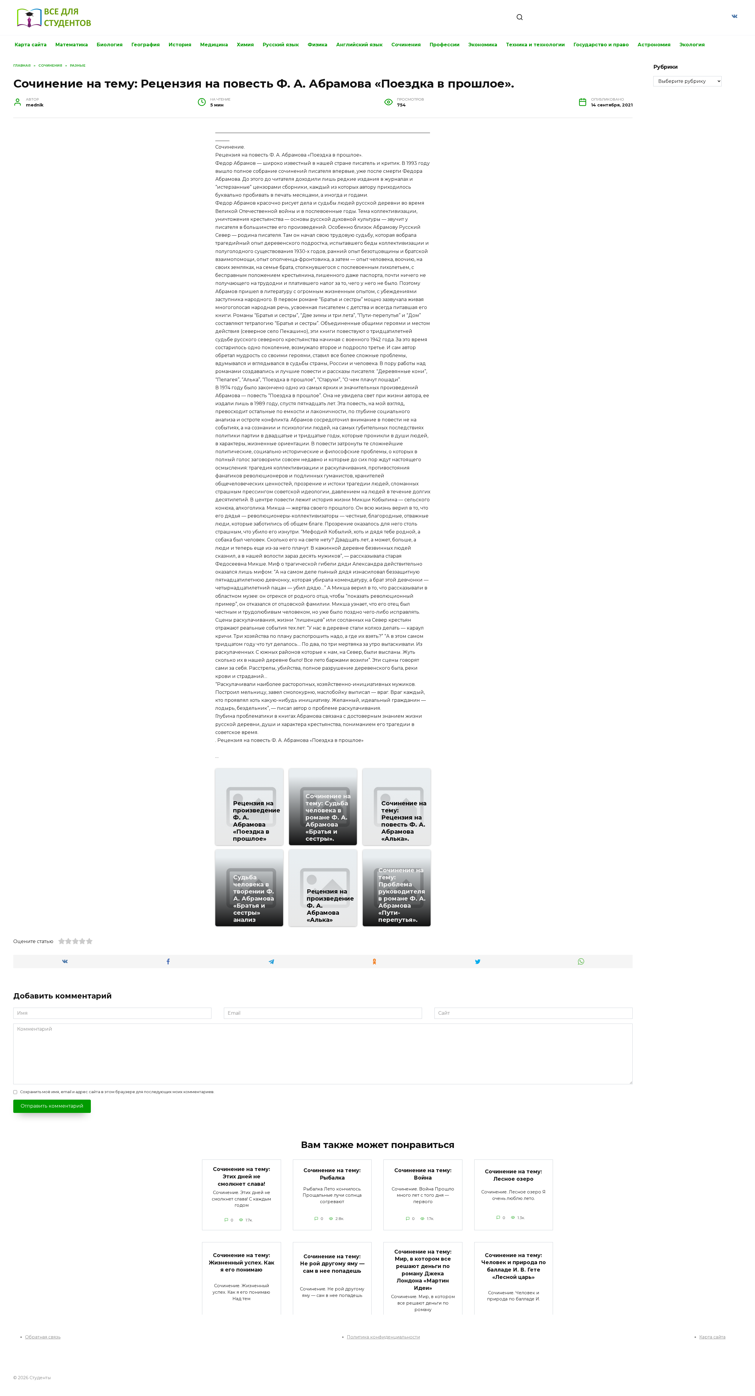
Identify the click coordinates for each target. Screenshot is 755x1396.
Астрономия (654, 44)
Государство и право (601, 44)
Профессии (444, 44)
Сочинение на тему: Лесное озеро (513, 1175)
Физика (317, 44)
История (180, 44)
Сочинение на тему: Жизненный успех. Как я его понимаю (241, 1262)
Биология (110, 44)
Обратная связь (42, 1337)
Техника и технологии (535, 44)
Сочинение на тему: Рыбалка (332, 1174)
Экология (692, 44)
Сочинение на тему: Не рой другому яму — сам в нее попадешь (332, 1263)
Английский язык (359, 44)
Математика (71, 44)
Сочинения (406, 44)
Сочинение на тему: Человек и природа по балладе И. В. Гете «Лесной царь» (513, 1266)
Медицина (214, 44)
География (146, 44)
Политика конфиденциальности (383, 1337)
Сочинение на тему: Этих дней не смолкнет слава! (241, 1176)
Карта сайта (31, 44)
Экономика (482, 44)
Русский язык (281, 44)
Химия (245, 44)
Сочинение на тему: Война (423, 1174)
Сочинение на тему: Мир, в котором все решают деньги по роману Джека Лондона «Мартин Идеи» (423, 1270)
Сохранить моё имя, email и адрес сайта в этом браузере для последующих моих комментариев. (117, 1092)
